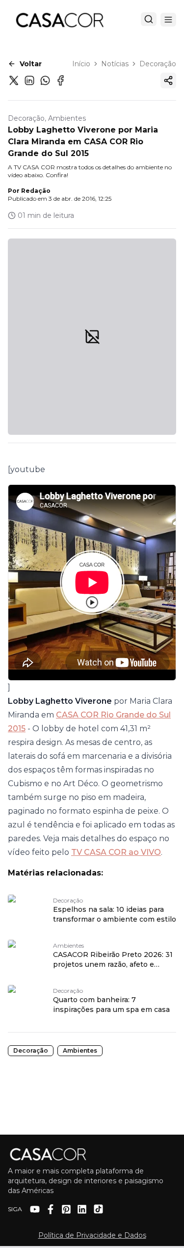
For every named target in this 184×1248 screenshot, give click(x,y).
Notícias (115, 63)
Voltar (31, 63)
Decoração (157, 63)
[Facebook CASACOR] (50, 1209)
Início (81, 63)
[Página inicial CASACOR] (59, 19)
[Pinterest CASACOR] (66, 1209)
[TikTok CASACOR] (98, 1209)
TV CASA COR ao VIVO (116, 852)
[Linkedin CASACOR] (82, 1209)
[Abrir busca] (149, 19)
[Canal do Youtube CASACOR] (35, 1209)
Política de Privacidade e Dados (92, 1235)
